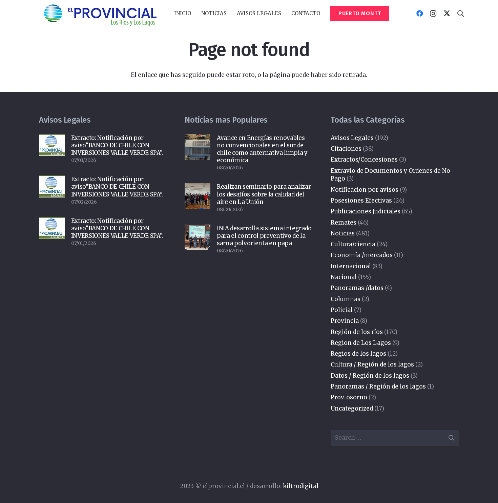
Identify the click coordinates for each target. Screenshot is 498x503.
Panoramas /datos (357, 288)
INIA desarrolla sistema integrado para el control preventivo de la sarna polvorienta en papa (264, 236)
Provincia (345, 320)
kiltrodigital (300, 486)
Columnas (345, 299)
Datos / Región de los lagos (370, 375)
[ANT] (100, 13)
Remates (343, 222)
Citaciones (346, 148)
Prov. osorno (349, 397)
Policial (342, 310)
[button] (230, 13)
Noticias (343, 233)
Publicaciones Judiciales (365, 211)
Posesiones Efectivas (361, 200)
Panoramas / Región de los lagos (378, 386)
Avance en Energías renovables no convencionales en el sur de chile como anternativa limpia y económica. (262, 149)
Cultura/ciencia (353, 244)
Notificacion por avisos (364, 189)
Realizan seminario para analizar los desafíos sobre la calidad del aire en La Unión (264, 194)
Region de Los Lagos (361, 343)
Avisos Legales (352, 138)
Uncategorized (352, 408)
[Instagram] (433, 13)
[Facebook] (420, 13)
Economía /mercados (362, 255)
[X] (447, 13)
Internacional (351, 266)
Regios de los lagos (358, 353)
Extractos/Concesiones (364, 159)
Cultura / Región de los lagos (372, 364)
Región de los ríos (357, 332)
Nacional (344, 277)
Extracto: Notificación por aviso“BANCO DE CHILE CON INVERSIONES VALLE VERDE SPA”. (117, 145)
